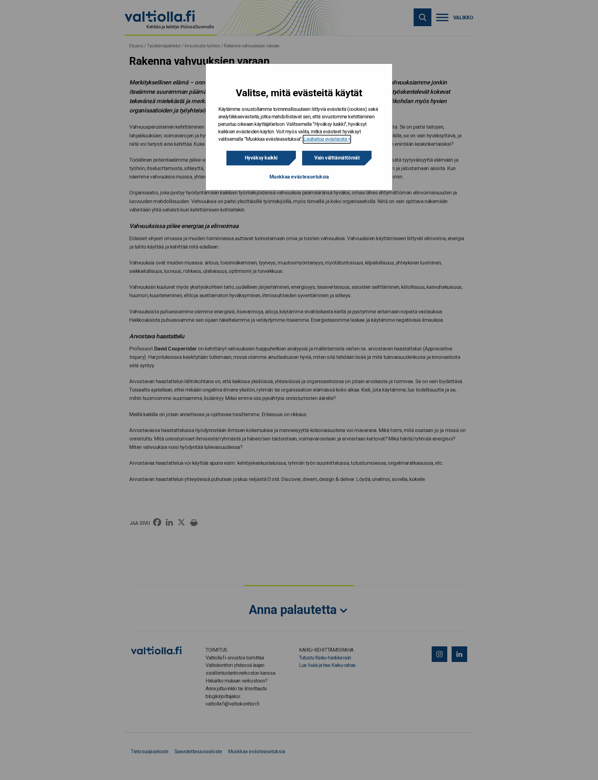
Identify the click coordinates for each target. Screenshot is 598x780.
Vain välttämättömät (336, 158)
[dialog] (299, 127)
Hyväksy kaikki (261, 158)
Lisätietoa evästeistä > (326, 139)
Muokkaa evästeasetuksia (299, 177)
